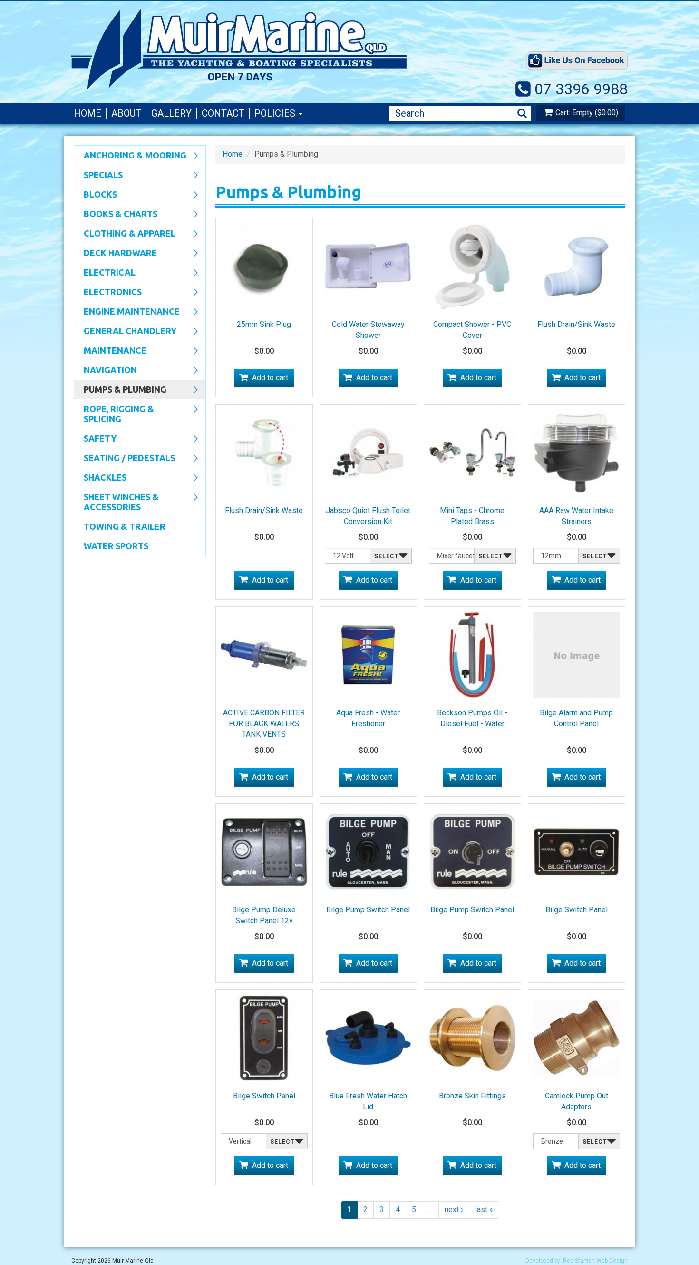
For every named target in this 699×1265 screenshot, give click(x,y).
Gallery (171, 113)
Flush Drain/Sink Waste (576, 324)
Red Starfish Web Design (595, 1260)
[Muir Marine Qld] (278, 49)
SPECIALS (98, 175)
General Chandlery (125, 331)
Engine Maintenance (127, 312)
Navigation (105, 370)
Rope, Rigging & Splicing (114, 414)
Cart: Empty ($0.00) (586, 112)
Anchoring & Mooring (130, 156)
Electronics (108, 292)
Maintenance (110, 351)
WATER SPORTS (116, 546)
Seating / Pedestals (124, 458)
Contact (223, 113)
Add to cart (270, 377)
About (126, 113)
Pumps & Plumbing (120, 390)
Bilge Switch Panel (576, 909)
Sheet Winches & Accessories (116, 502)
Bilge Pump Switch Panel (368, 909)
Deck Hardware (115, 253)
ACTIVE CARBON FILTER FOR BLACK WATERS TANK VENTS (264, 723)
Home (87, 113)
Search (522, 113)
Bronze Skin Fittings (472, 1095)
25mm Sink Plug (264, 324)
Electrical (105, 273)
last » (484, 1209)
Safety (95, 439)
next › (454, 1209)
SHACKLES (100, 478)
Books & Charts (115, 214)
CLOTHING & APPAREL (124, 234)
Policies (276, 113)
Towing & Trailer (124, 526)
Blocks (95, 195)
